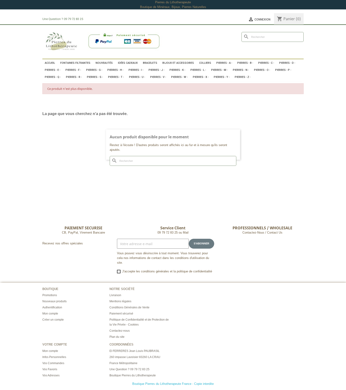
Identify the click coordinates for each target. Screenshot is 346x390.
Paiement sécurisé (121, 313)
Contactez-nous (119, 330)
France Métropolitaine (123, 363)
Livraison (115, 295)
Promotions (49, 295)
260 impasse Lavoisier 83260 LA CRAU (134, 357)
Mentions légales (120, 301)
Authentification (52, 307)
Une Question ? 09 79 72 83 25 (129, 369)
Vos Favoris (49, 369)
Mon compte (50, 313)
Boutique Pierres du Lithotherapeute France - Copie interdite (173, 384)
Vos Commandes (53, 363)
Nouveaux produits (54, 301)
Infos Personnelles (54, 357)
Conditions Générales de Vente (129, 307)
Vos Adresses (51, 375)
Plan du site (117, 336)
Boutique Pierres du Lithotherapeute (132, 375)
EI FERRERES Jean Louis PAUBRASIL (134, 351)
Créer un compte (53, 319)
